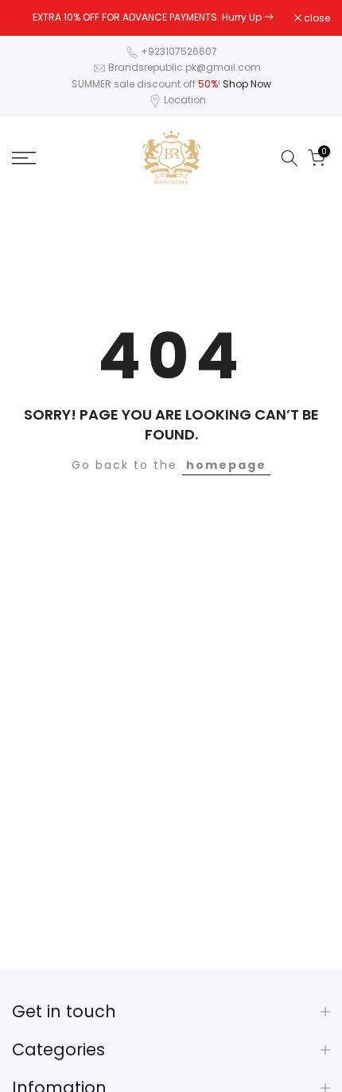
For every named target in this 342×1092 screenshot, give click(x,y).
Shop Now (247, 84)
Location (185, 99)
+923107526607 (179, 51)
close (315, 18)
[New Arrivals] (269, 17)
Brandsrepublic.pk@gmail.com (184, 67)
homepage (226, 465)
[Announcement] (153, 17)
